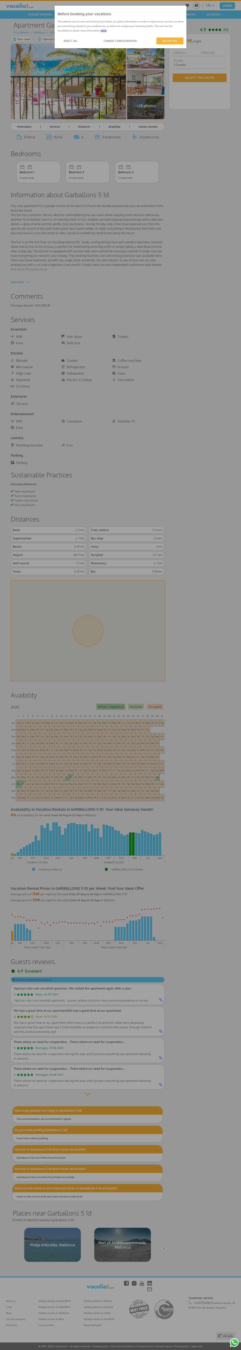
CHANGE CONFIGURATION (120, 40)
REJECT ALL (71, 40)
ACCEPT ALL (169, 40)
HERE (104, 30)
